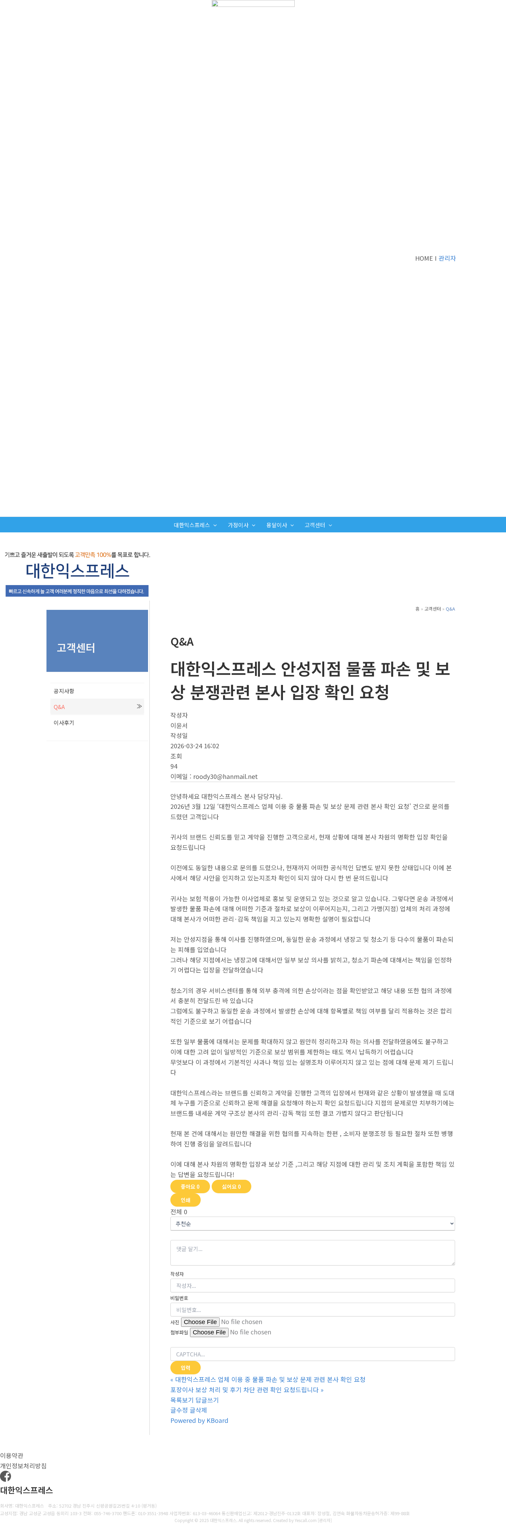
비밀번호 (179, 1297)
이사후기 (64, 722)
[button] (213, 525)
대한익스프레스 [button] (192, 525)
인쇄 (185, 1200)
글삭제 (198, 1409)
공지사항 (64, 691)
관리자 (447, 257)
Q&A (59, 706)
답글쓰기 (207, 1399)
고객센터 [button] (315, 525)
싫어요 (231, 1186)
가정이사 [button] (238, 525)
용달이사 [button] (276, 525)
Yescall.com (306, 1520)
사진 (174, 1322)
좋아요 (190, 1186)
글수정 (179, 1409)
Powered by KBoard (199, 1420)
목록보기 (182, 1399)
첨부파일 (179, 1332)
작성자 (177, 1273)
